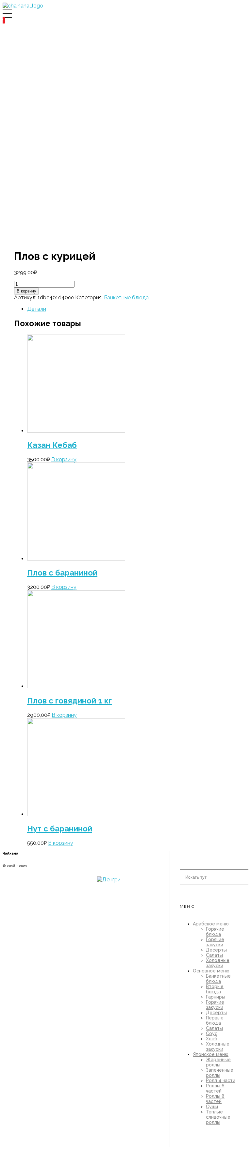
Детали (36, 309)
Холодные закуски (217, 963)
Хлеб (211, 1038)
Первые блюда (215, 1020)
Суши (212, 1106)
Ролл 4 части (220, 1080)
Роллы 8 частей (215, 1099)
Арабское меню (211, 923)
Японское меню (210, 1054)
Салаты (214, 955)
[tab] (98, 309)
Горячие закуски (215, 942)
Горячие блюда (215, 931)
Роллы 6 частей (215, 1088)
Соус (211, 1033)
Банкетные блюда (126, 297)
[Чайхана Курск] (23, 6)
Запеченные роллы (219, 1072)
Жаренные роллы (218, 1062)
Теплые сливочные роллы (218, 1117)
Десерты (216, 950)
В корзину (26, 291)
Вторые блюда (215, 989)
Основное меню (211, 970)
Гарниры (215, 997)
